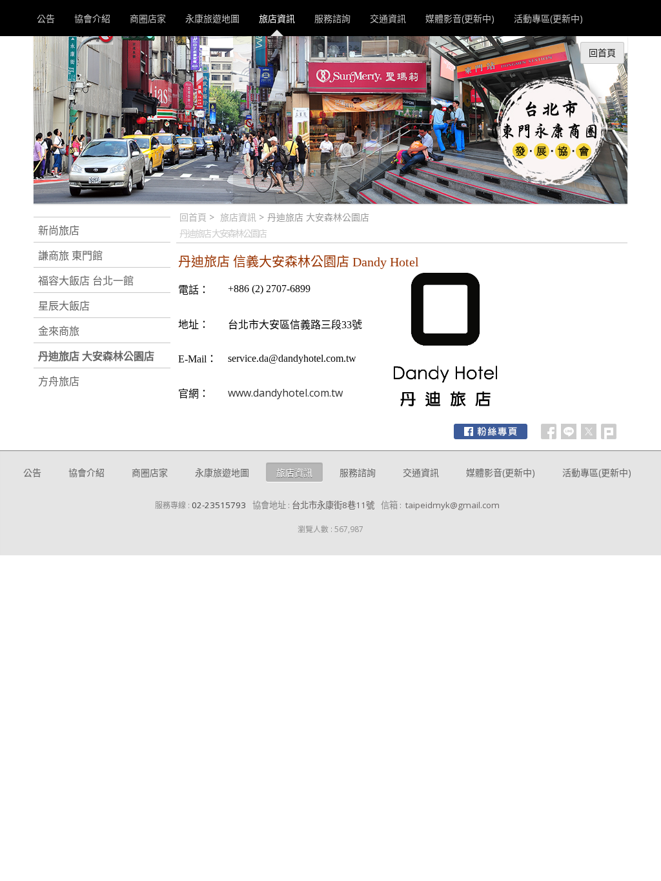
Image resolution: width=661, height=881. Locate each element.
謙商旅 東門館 (70, 255)
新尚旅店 (58, 230)
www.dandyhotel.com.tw (285, 393)
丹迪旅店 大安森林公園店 (96, 356)
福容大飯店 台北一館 (86, 280)
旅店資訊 (238, 217)
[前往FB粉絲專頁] (490, 431)
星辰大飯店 (64, 306)
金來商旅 (58, 331)
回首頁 (193, 217)
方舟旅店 (58, 381)
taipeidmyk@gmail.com (452, 505)
